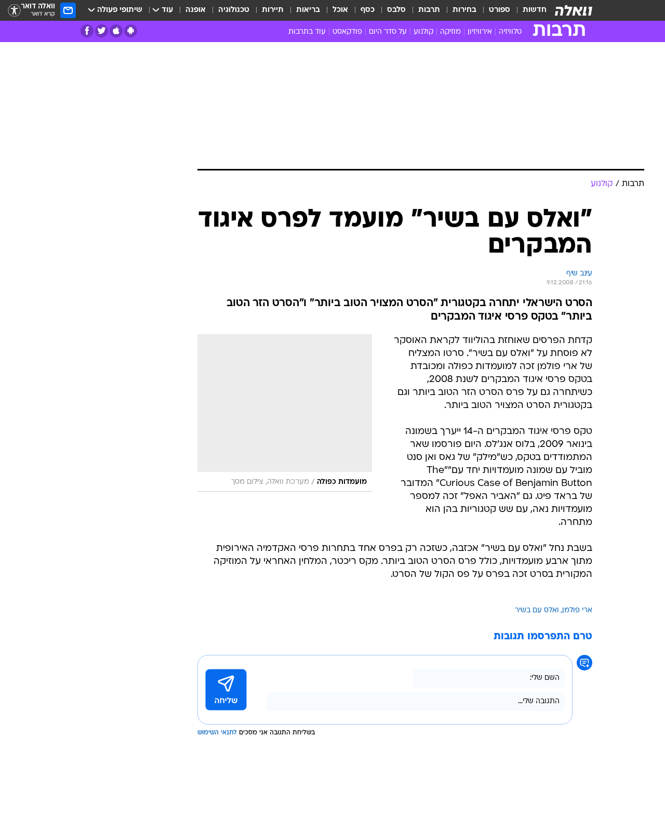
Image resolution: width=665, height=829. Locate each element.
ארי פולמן (577, 610)
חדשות (535, 10)
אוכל (340, 10)
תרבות (429, 10)
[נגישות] (14, 10)
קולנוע (423, 32)
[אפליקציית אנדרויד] (130, 30)
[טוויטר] (101, 30)
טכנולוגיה (233, 10)
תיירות (273, 10)
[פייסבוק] (87, 30)
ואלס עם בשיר (537, 610)
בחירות (464, 10)
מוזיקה (450, 32)
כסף (368, 10)
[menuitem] (528, 10)
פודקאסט (347, 32)
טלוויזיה (510, 32)
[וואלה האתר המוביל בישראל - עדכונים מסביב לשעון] (573, 10)
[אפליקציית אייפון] (116, 30)
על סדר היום (388, 32)
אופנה (195, 10)
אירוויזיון (480, 32)
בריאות (308, 10)
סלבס (396, 10)
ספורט (499, 10)
